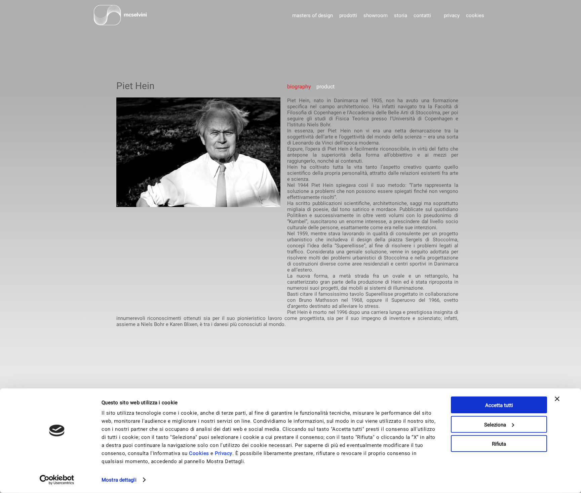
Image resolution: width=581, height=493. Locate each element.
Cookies (199, 453)
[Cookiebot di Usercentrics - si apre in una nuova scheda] (57, 480)
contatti (422, 15)
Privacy (223, 453)
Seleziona (495, 424)
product (325, 86)
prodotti (348, 15)
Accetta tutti (499, 405)
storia (400, 15)
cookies (475, 15)
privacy (452, 15)
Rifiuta (499, 444)
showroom (375, 15)
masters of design (312, 15)
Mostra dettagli (119, 480)
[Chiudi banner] (557, 405)
